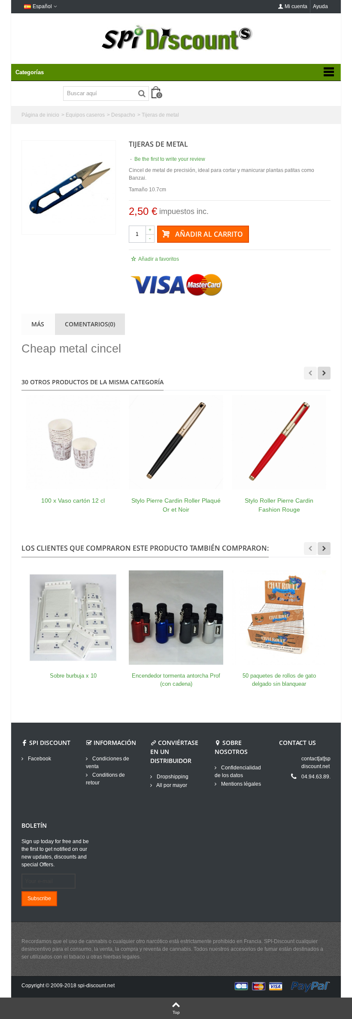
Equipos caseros (85, 115)
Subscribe (39, 898)
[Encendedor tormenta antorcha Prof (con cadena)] (176, 617)
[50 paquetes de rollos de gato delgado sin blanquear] (279, 617)
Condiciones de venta (107, 762)
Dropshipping (171, 777)
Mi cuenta (296, 6)
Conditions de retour (105, 779)
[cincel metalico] (68, 187)
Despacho (123, 115)
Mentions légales (240, 784)
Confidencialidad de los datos (238, 771)
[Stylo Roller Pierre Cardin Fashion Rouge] (279, 442)
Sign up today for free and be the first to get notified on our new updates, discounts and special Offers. (55, 853)
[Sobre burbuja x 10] (73, 617)
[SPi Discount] (176, 38)
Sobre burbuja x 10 (73, 675)
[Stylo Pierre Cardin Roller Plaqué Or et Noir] (176, 442)
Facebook (39, 759)
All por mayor (171, 785)
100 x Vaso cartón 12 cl (73, 500)
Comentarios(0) (90, 324)
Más (37, 324)
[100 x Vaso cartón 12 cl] (73, 442)
